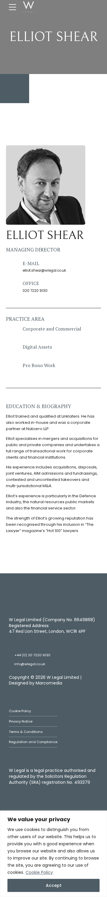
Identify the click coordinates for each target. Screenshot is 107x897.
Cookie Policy (39, 872)
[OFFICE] (11, 286)
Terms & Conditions (26, 731)
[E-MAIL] (11, 266)
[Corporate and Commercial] (11, 331)
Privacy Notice (20, 721)
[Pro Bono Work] (11, 368)
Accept (54, 885)
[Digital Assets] (11, 349)
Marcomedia (49, 683)
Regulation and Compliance (33, 741)
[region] (53, 854)
